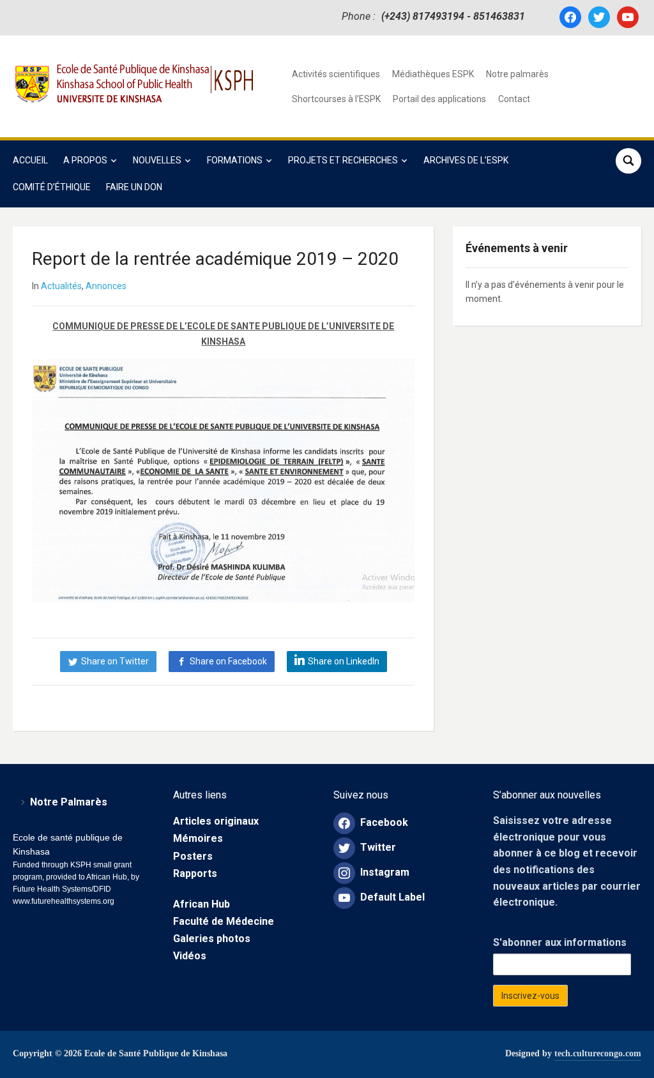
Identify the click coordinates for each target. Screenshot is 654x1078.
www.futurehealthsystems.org (63, 901)
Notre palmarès (517, 74)
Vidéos (189, 956)
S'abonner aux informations (560, 942)
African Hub (201, 904)
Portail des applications (439, 99)
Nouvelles (157, 160)
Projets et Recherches (343, 160)
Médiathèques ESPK (433, 74)
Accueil (30, 160)
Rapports (195, 873)
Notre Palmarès (68, 802)
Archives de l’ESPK (465, 160)
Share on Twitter (115, 661)
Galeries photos (211, 938)
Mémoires (198, 838)
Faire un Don (134, 187)
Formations (234, 160)
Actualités (61, 286)
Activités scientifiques (336, 74)
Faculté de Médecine (223, 921)
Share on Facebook (228, 661)
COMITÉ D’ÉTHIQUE (52, 187)
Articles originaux (216, 821)
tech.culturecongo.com (597, 1053)
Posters (193, 856)
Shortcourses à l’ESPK (336, 99)
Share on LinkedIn (343, 661)
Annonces (106, 286)
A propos (85, 160)
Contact (514, 99)
